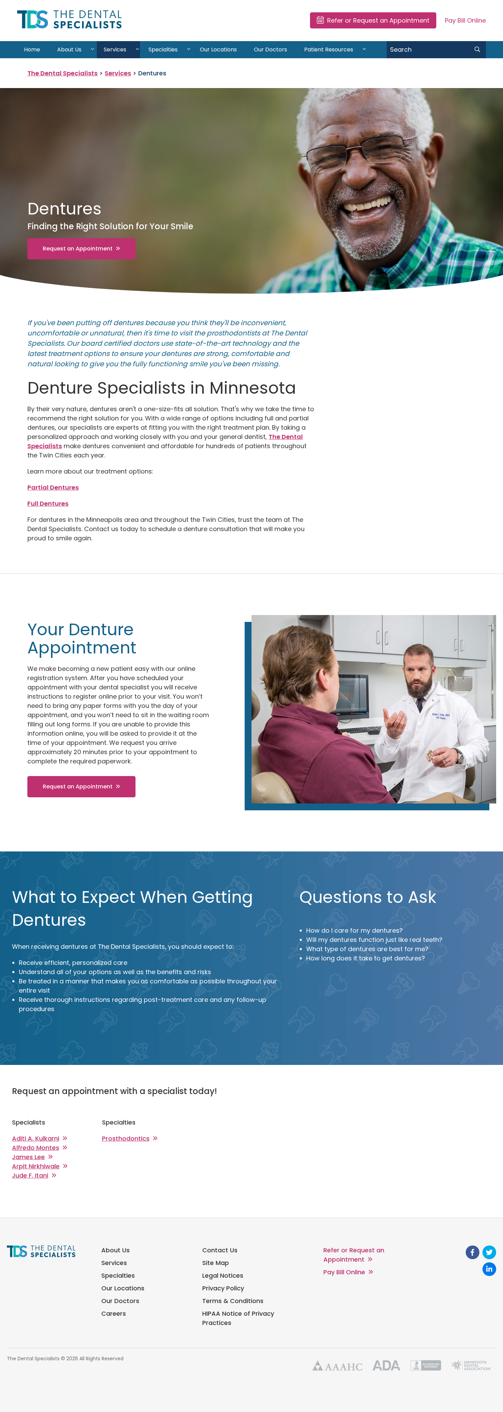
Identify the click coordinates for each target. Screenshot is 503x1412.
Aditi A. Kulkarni (35, 1138)
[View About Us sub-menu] (92, 49)
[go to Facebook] (472, 1252)
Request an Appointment (78, 249)
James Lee (28, 1157)
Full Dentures (47, 503)
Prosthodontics (126, 1138)
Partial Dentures (53, 487)
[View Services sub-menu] (137, 49)
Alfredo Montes (35, 1147)
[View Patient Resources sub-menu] (364, 49)
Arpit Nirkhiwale (36, 1166)
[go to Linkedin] (489, 1269)
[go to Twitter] (489, 1252)
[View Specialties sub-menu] (188, 49)
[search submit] (477, 49)
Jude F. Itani (30, 1175)
